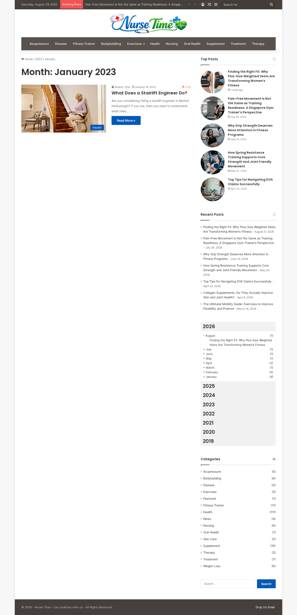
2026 (209, 326)
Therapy (258, 43)
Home (28, 59)
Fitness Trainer (84, 43)
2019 (208, 441)
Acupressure (39, 43)
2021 (208, 422)
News (207, 519)
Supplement (216, 43)
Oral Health (192, 43)
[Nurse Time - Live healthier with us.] (148, 23)
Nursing (172, 43)
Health (155, 43)
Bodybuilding (111, 43)
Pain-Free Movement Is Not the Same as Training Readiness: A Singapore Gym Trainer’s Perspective (153, 4)
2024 (209, 395)
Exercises (134, 43)
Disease (61, 43)
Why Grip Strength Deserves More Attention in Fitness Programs (250, 130)
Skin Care (210, 539)
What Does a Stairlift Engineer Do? (149, 93)
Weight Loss (211, 566)
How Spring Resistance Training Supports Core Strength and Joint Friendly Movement (249, 159)
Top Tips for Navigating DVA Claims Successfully (250, 181)
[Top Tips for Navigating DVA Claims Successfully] (213, 189)
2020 (209, 431)
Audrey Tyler (122, 87)
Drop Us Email (265, 607)
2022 (209, 413)
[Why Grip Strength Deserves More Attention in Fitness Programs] (213, 135)
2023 (38, 59)
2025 (209, 386)
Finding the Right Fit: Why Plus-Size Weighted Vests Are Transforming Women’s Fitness (251, 78)
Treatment (238, 43)
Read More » (126, 120)
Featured (209, 498)
